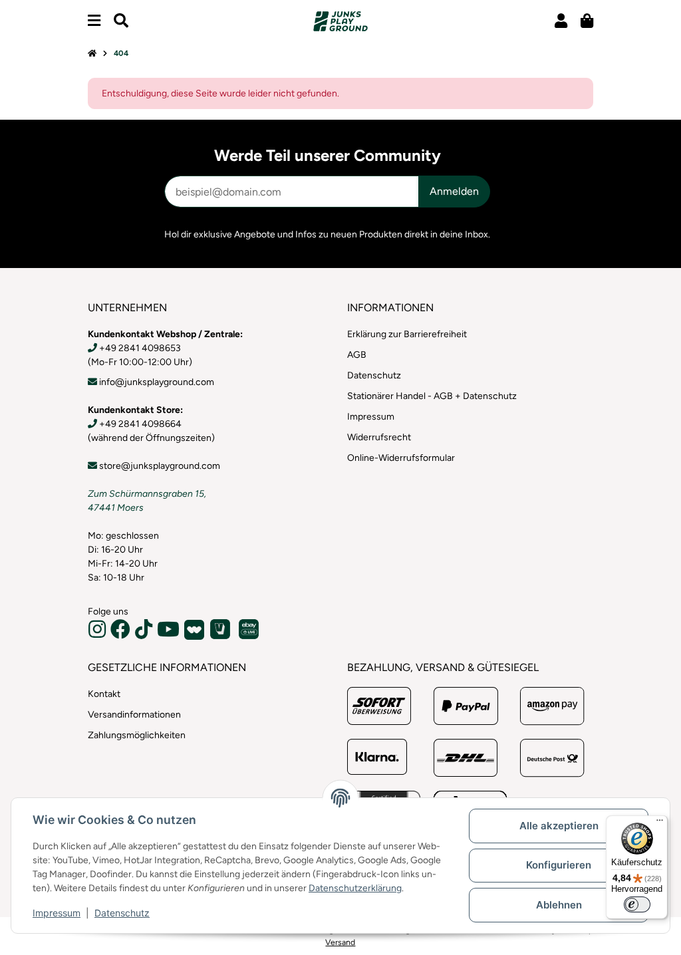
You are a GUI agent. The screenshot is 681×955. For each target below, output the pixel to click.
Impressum (56, 912)
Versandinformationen (134, 714)
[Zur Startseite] (92, 54)
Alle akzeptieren (559, 825)
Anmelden (454, 191)
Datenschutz (122, 912)
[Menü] (660, 823)
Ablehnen (559, 904)
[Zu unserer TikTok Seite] (145, 633)
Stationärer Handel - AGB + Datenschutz (432, 396)
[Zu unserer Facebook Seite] (122, 633)
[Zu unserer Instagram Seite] (98, 633)
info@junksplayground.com (156, 382)
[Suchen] (121, 21)
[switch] (637, 904)
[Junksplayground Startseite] (340, 21)
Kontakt (104, 694)
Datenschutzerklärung (355, 888)
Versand (340, 942)
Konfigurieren (558, 865)
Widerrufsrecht (379, 437)
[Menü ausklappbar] (94, 21)
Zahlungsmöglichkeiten (137, 735)
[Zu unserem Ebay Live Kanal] (250, 628)
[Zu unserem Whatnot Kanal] (195, 628)
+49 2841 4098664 (140, 424)
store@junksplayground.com (159, 466)
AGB (356, 354)
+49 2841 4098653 (140, 348)
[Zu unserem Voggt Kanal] (222, 628)
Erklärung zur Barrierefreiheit (407, 334)
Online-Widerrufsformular (401, 458)
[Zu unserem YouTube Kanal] (170, 633)
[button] (561, 21)
